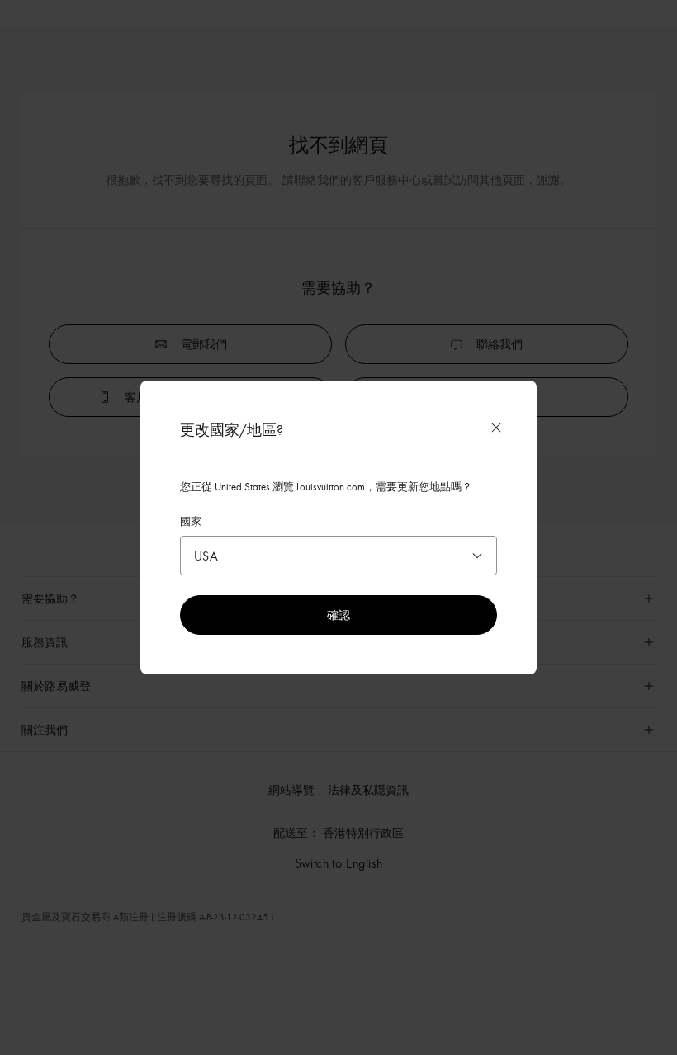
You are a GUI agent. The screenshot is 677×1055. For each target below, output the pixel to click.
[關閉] (496, 428)
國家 (190, 521)
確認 (338, 614)
